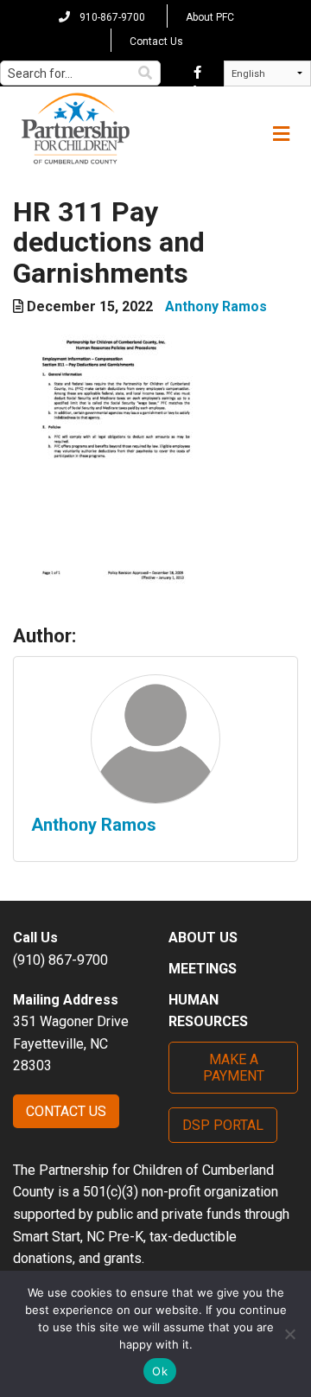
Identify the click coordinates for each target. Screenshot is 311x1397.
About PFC (210, 17)
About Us (203, 937)
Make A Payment (233, 1067)
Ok (160, 1371)
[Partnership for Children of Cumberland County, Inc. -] (75, 129)
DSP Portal (222, 1125)
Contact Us (156, 41)
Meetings (202, 968)
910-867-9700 (111, 17)
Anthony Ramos (216, 306)
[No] (289, 1334)
